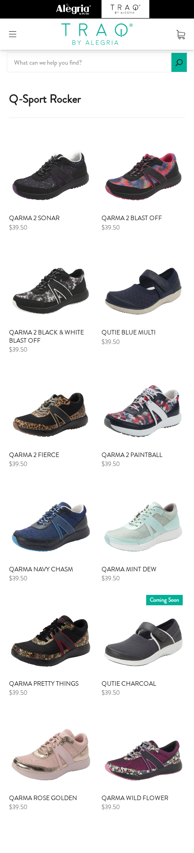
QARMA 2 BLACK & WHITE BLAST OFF (46, 336)
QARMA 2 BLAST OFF (132, 217)
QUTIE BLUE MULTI (129, 332)
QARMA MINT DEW (129, 569)
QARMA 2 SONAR (34, 217)
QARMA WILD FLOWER (135, 797)
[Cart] (180, 33)
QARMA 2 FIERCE (34, 454)
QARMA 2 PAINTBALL (132, 454)
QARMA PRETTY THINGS (44, 683)
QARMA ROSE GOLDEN (43, 797)
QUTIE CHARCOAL (129, 683)
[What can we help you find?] (97, 62)
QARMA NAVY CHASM (41, 569)
